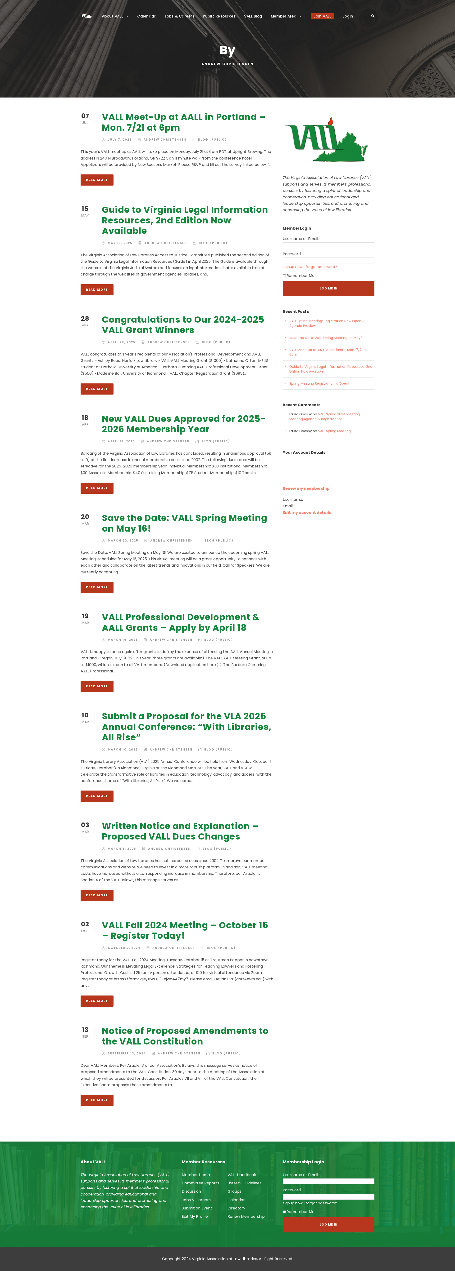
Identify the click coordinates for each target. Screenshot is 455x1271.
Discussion (191, 1191)
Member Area (284, 16)
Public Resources (219, 16)
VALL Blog (253, 16)
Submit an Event (197, 1208)
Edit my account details (307, 512)
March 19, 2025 (123, 640)
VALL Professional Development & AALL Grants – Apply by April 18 (180, 622)
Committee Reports (200, 1183)
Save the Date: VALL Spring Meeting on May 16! (184, 523)
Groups (234, 1191)
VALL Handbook (242, 1175)
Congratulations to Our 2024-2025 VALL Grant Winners (183, 324)
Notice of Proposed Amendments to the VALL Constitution (185, 1036)
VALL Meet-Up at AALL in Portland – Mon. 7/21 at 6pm (184, 122)
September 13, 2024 (127, 1053)
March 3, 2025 (122, 849)
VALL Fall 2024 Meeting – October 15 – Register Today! (185, 930)
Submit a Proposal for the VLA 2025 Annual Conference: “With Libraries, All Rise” (187, 726)
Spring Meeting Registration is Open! (319, 383)
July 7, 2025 (120, 140)
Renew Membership (246, 1216)
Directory (236, 1208)
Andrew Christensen (165, 140)
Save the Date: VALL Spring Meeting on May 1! (326, 337)
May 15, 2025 (120, 243)
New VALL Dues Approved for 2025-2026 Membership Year (184, 424)
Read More (97, 180)
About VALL (112, 16)
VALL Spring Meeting (334, 431)
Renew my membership (306, 488)
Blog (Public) (212, 140)
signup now (293, 266)
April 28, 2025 (122, 342)
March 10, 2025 (123, 749)
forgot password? (321, 266)
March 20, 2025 (123, 540)
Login (348, 16)
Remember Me (300, 275)
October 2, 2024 (124, 948)
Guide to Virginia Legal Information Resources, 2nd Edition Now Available (185, 220)
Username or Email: (301, 238)
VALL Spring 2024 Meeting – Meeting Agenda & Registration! (326, 416)
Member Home (196, 1175)
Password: (292, 254)
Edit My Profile (195, 1216)
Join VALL (323, 16)
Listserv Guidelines (244, 1183)
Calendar (146, 16)
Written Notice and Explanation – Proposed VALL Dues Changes (180, 831)
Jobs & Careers (179, 16)
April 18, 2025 (121, 441)
